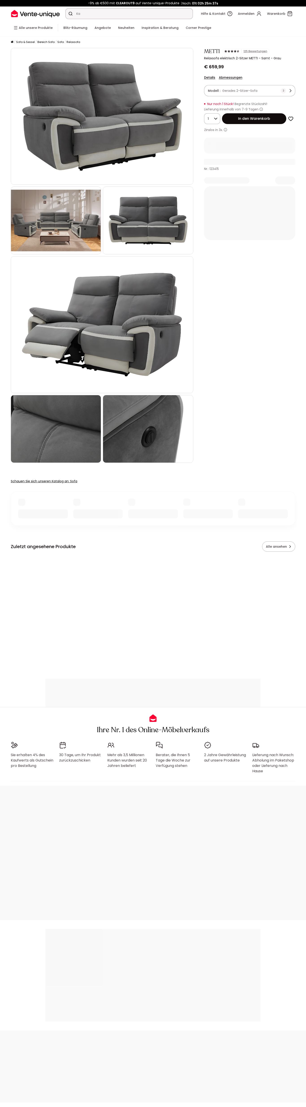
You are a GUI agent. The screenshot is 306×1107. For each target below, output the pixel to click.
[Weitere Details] (225, 129)
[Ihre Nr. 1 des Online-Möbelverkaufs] (35, 13)
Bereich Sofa (46, 42)
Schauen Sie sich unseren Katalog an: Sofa (44, 481)
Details (209, 77)
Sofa (60, 42)
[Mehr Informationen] (261, 109)
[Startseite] (12, 42)
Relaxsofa (73, 42)
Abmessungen (230, 77)
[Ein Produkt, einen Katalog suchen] (70, 14)
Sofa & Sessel (25, 42)
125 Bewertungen (255, 51)
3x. (221, 130)
